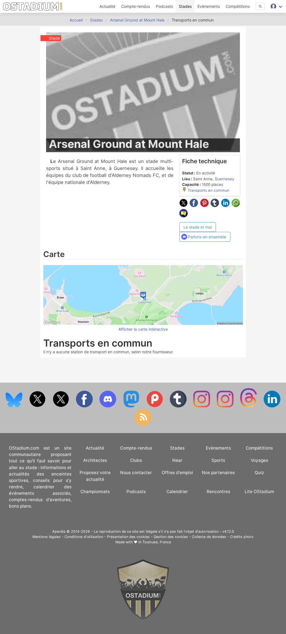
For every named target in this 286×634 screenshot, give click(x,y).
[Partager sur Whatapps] (236, 205)
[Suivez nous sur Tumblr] (179, 406)
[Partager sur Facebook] (195, 205)
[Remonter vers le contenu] (143, 619)
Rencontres (218, 491)
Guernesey (224, 179)
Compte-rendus (135, 6)
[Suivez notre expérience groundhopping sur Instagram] (202, 406)
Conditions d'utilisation (84, 537)
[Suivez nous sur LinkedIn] (272, 406)
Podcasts (164, 6)
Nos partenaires (218, 472)
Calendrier (177, 491)
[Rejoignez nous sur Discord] (108, 406)
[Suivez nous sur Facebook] (85, 406)
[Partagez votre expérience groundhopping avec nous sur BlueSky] (14, 406)
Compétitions (238, 6)
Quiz (259, 472)
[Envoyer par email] (183, 215)
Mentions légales (46, 537)
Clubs (136, 460)
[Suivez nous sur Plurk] (155, 406)
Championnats (95, 491)
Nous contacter (136, 472)
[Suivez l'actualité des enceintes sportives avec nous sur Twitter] (61, 406)
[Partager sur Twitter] (184, 205)
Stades (185, 6)
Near (177, 460)
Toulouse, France (156, 542)
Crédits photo (242, 537)
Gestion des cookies (171, 537)
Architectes (95, 460)
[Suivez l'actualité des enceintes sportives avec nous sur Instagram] (226, 406)
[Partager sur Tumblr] (216, 205)
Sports (218, 460)
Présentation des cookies (128, 537)
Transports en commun (208, 190)
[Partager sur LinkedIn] (226, 205)
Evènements (208, 6)
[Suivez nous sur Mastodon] (132, 406)
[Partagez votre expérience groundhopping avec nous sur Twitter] (38, 406)
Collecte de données (209, 537)
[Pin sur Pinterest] (205, 205)
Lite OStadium (259, 491)
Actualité (107, 6)
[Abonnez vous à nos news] (143, 424)
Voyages (259, 460)
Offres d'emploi (177, 472)
